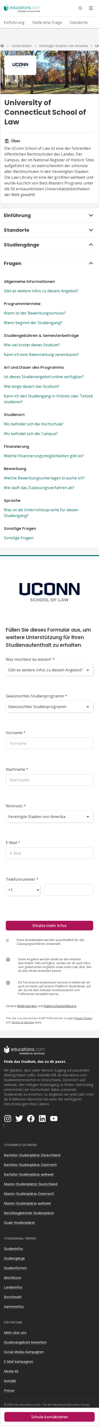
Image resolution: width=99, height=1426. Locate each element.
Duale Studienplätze (19, 1222)
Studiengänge (14, 1258)
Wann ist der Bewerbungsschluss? (35, 313)
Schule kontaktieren (49, 1416)
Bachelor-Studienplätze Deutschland (32, 1155)
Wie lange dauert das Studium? (31, 386)
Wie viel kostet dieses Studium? (32, 345)
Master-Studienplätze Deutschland (30, 1184)
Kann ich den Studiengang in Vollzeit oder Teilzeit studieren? (48, 398)
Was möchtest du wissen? (30, 659)
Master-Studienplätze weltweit (27, 1203)
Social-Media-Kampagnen (24, 1352)
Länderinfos (13, 1287)
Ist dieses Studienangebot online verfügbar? (44, 376)
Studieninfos (13, 1248)
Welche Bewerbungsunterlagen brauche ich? (44, 478)
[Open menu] (91, 8)
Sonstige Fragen (18, 537)
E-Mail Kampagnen (18, 1361)
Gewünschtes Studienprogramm (36, 696)
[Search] (80, 8)
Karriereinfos (14, 1306)
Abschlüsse (12, 1277)
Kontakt (10, 1380)
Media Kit (11, 1371)
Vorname (15, 732)
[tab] (14, 22)
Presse (9, 1390)
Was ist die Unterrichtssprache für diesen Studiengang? (41, 512)
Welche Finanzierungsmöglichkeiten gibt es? (44, 455)
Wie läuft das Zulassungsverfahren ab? (39, 487)
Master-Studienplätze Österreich (29, 1193)
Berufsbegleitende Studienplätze (29, 1213)
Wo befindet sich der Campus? (31, 433)
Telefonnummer (22, 879)
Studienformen (15, 1268)
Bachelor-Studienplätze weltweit (29, 1174)
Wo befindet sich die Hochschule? (33, 424)
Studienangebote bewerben (25, 1342)
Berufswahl (12, 1297)
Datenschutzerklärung (60, 1006)
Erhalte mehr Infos (49, 925)
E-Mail (13, 842)
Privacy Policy (83, 1018)
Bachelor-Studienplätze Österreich (30, 1164)
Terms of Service (22, 1022)
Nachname (17, 769)
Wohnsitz (16, 806)
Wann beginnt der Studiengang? (33, 322)
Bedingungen (27, 1006)
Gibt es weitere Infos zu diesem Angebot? (41, 290)
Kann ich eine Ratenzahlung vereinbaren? (41, 354)
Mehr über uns (15, 1332)
